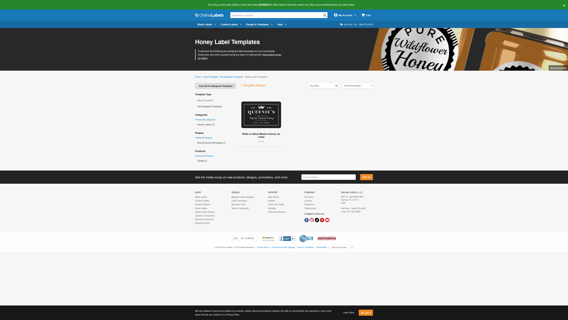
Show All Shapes (204, 137)
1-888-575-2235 (365, 24)
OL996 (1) (202, 160)
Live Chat (348, 24)
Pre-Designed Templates (231, 76)
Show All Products (204, 155)
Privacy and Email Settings (283, 247)
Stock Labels (201, 208)
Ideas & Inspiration (240, 208)
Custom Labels (229, 24)
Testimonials (310, 208)
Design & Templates (257, 24)
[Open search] (324, 15)
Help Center (273, 196)
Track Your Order (276, 204)
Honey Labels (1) (206, 124)
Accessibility (322, 247)
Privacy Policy (263, 247)
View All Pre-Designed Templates (216, 85)
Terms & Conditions (305, 247)
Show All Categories (205, 119)
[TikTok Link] (317, 219)
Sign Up (367, 177)
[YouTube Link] (327, 219)
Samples (272, 208)
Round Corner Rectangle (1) (211, 142)
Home (198, 76)
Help (280, 24)
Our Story (308, 196)
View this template (558, 67)
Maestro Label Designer (242, 196)
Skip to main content (10, 2)
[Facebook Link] (306, 219)
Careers (308, 200)
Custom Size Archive (204, 211)
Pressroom (309, 204)
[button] (269, 238)
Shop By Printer (202, 222)
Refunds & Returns (277, 211)
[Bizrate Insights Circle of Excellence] (312, 235)
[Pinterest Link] (322, 219)
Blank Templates (205, 100)
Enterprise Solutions (204, 219)
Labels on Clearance (204, 215)
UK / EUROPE (247, 238)
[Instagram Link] (312, 219)
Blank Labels (204, 24)
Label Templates (210, 76)
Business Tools (238, 204)
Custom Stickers (202, 204)
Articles (271, 200)
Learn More (348, 312)
